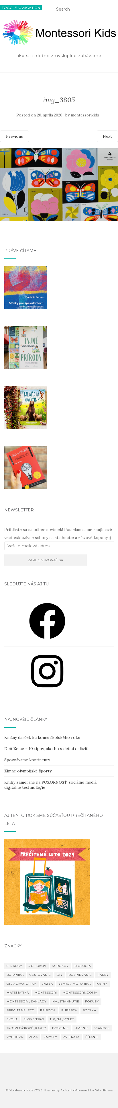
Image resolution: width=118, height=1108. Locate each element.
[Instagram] (47, 691)
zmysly (50, 1037)
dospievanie (80, 975)
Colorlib (67, 1090)
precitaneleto (20, 1010)
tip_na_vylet (62, 1019)
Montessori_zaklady (27, 1001)
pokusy (92, 1001)
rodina (89, 1010)
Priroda (48, 1010)
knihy (102, 984)
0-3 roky (14, 966)
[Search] (115, 10)
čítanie (92, 1037)
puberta (69, 1010)
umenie (82, 1028)
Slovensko (33, 1019)
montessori (46, 992)
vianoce (102, 1028)
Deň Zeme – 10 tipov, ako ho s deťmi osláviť (45, 748)
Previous (14, 136)
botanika (15, 975)
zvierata (71, 1037)
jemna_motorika (75, 984)
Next (107, 136)
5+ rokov (60, 966)
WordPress (104, 1090)
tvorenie (60, 1028)
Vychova (15, 1037)
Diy (60, 975)
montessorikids (85, 115)
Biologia (82, 966)
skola (12, 1019)
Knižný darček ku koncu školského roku (42, 737)
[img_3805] (59, 219)
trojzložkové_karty (26, 1028)
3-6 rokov (37, 966)
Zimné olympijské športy (28, 771)
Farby (103, 975)
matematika (18, 992)
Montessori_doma (80, 992)
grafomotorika (21, 984)
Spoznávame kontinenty (27, 759)
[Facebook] (47, 641)
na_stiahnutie (65, 1001)
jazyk (47, 984)
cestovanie (40, 975)
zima (33, 1037)
